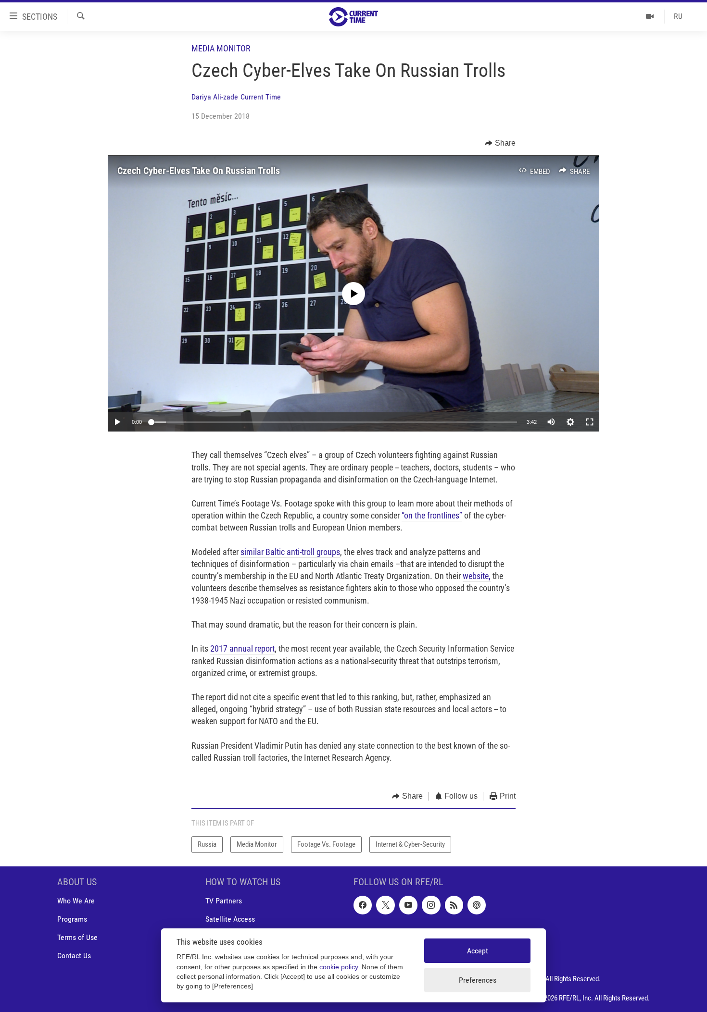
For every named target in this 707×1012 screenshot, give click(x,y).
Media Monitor (221, 48)
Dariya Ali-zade (214, 96)
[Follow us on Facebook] (363, 905)
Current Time (260, 96)
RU (678, 16)
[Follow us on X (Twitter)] (385, 905)
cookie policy (338, 967)
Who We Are (76, 900)
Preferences (477, 980)
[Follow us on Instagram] (431, 905)
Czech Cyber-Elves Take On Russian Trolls (198, 170)
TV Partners (223, 900)
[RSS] (454, 905)
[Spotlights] (650, 16)
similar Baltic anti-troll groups (290, 552)
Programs (72, 919)
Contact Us (74, 955)
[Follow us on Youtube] (408, 905)
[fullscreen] (589, 422)
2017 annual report (242, 648)
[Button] (500, 143)
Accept (477, 950)
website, (477, 576)
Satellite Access (230, 919)
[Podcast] (476, 905)
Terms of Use (77, 937)
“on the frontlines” (432, 515)
